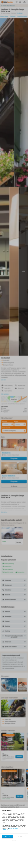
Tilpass (14, 841)
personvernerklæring (14, 828)
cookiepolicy (5, 829)
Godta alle (7, 837)
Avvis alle (20, 837)
